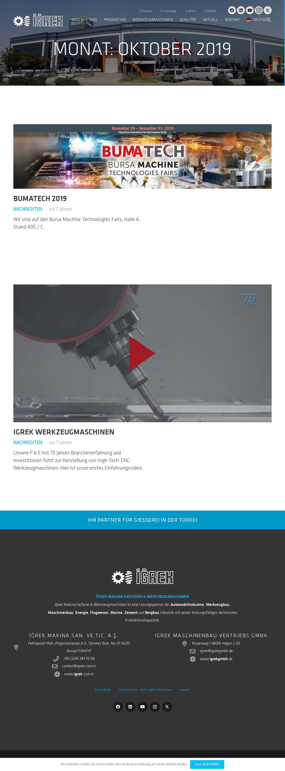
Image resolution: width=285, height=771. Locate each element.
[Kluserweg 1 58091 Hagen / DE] (187, 643)
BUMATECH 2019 (40, 198)
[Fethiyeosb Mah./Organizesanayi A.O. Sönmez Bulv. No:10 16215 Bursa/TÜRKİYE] (18, 647)
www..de (216, 659)
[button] (272, 20)
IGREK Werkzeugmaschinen (63, 432)
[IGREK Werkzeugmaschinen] (142, 353)
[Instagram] (259, 10)
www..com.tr (79, 674)
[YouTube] (250, 10)
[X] (268, 10)
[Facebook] (232, 10)
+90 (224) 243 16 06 (79, 659)
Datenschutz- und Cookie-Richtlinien (145, 690)
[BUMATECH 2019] (142, 156)
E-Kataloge (103, 690)
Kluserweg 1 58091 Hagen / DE (216, 644)
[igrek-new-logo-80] (38, 20)
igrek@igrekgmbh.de (216, 651)
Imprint (185, 690)
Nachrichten (27, 209)
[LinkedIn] (241, 10)
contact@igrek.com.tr (79, 666)
